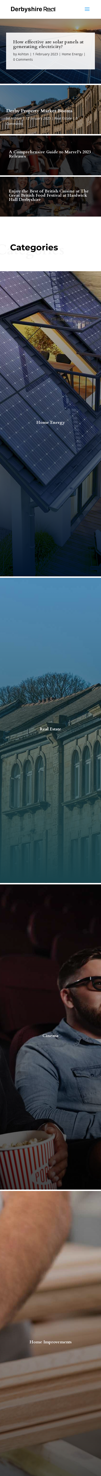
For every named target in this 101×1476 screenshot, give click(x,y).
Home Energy (72, 54)
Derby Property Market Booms (39, 111)
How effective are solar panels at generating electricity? (48, 44)
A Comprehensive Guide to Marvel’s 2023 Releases (50, 154)
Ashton (23, 54)
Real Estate (63, 118)
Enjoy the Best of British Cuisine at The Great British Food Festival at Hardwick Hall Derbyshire (49, 195)
